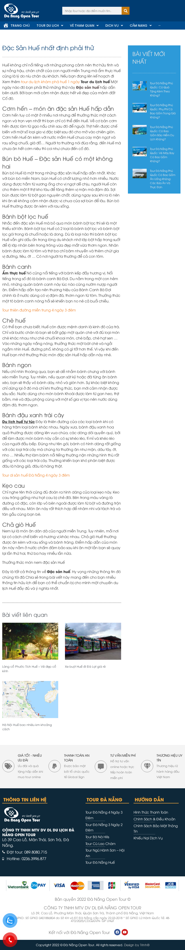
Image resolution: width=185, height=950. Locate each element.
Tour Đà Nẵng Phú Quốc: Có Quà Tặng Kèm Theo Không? (161, 89)
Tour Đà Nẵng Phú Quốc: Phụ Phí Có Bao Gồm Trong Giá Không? (163, 111)
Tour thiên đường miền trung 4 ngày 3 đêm (39, 309)
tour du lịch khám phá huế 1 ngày (50, 81)
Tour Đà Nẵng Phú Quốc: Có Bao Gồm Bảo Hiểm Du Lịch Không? (162, 133)
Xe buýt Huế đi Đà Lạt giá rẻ (85, 666)
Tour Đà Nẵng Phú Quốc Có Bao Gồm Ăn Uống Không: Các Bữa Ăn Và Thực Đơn (162, 179)
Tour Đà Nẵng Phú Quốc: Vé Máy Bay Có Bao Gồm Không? (162, 155)
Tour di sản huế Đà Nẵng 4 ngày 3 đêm (36, 475)
